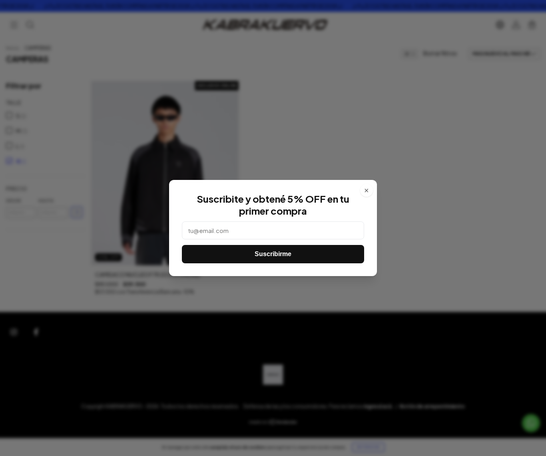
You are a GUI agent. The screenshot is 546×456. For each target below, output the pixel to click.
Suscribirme (273, 254)
